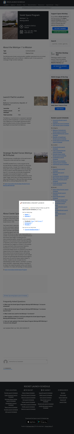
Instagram (28, 223)
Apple (26, 214)
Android (27, 216)
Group (40, 221)
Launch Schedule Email (31, 229)
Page (32, 221)
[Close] (53, 203)
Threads (27, 224)
